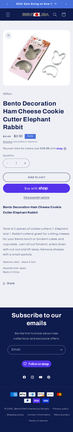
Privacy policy (61, 409)
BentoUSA (20, 409)
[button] (8, 14)
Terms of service (38, 421)
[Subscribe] (61, 349)
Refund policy (62, 415)
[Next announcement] (66, 4)
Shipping (7, 142)
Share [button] (11, 283)
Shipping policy (15, 415)
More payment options (36, 197)
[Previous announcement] (7, 4)
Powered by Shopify (37, 409)
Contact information (39, 415)
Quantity (8, 155)
